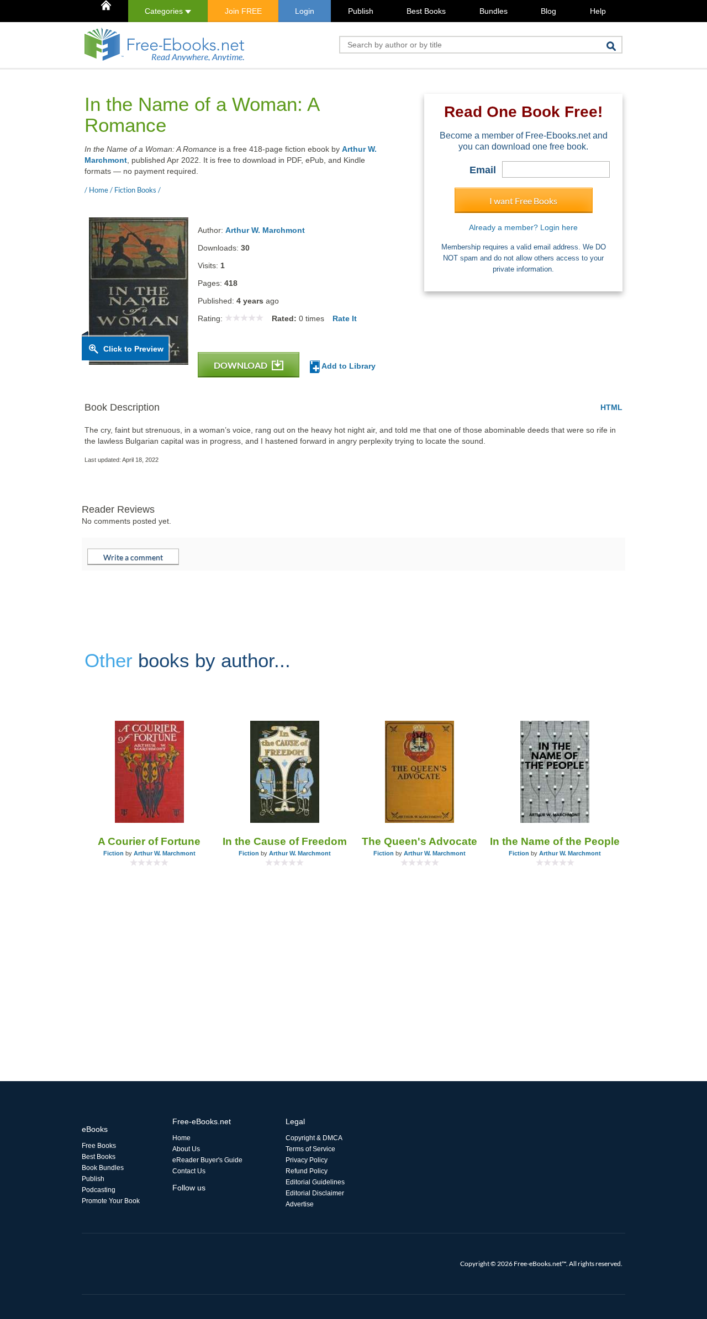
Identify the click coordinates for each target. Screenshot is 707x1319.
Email (482, 169)
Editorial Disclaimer (315, 1193)
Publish (360, 11)
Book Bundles (103, 1168)
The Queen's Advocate (419, 841)
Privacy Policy (307, 1160)
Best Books (426, 11)
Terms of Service (310, 1149)
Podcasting (98, 1190)
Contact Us (188, 1171)
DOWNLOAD (241, 365)
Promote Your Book (111, 1201)
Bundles (493, 11)
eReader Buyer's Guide (207, 1160)
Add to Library (348, 365)
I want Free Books (523, 200)
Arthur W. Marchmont (265, 230)
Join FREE (243, 11)
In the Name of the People (555, 841)
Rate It (345, 318)
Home (181, 1138)
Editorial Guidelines (315, 1182)
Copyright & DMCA (314, 1138)
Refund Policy (307, 1171)
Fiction (113, 853)
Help (598, 11)
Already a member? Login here (523, 227)
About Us (186, 1149)
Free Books (99, 1146)
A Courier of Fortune (149, 841)
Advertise (300, 1204)
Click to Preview (133, 348)
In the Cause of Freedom (285, 841)
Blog (548, 11)
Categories (165, 11)
